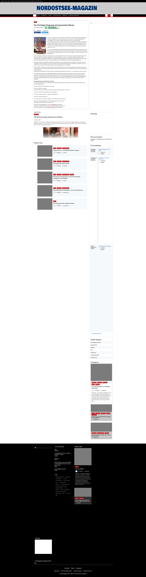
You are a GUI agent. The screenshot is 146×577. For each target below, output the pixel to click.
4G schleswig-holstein (58, 478)
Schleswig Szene (94, 357)
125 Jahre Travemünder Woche (65, 489)
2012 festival (68, 493)
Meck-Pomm (99, 382)
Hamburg (93, 347)
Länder (50, 15)
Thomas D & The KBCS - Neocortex (104, 158)
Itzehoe (35, 22)
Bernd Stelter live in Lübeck (105, 246)
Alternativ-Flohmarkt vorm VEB (104, 150)
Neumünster (59, 148)
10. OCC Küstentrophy (59, 480)
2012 (64, 493)
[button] (106, 15)
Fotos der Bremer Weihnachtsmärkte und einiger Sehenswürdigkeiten (101, 417)
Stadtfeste (108, 413)
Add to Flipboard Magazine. (39, 27)
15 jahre (57, 482)
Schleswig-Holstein (65, 148)
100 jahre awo (57, 489)
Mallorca (77, 466)
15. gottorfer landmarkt (63, 482)
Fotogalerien (94, 382)
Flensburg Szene (94, 344)
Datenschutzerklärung (74, 15)
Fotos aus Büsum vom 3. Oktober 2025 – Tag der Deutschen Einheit (101, 435)
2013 (56, 495)
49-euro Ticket (57, 484)
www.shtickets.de (53, 104)
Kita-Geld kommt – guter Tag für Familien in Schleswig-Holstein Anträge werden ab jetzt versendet (63, 464)
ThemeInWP (84, 573)
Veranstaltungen (57, 15)
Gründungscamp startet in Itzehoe (61, 163)
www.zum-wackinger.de (50, 107)
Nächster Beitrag (37, 112)
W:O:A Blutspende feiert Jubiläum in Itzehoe (63, 203)
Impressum (65, 15)
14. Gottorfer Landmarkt (66, 480)
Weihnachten (94, 414)
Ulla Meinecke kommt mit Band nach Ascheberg (48, 117)
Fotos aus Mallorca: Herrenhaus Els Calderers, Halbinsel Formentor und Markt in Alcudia (82, 501)
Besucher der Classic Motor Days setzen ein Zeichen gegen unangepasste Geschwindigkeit (66, 177)
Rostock (93, 384)
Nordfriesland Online (95, 355)
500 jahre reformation (58, 493)
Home (38, 15)
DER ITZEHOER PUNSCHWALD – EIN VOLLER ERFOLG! (68, 190)
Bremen (93, 413)
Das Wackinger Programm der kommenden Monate (54, 25)
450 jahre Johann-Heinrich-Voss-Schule (61, 491)
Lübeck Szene (93, 352)
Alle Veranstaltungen (96, 333)
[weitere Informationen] (49, 32)
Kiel (91, 350)
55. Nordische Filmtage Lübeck (65, 484)
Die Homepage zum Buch (96, 342)
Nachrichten (44, 15)
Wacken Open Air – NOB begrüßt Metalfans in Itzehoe (66, 150)
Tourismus (72, 174)
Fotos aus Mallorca (79, 468)
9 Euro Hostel (65, 478)
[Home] (34, 15)
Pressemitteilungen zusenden (60, 468)
